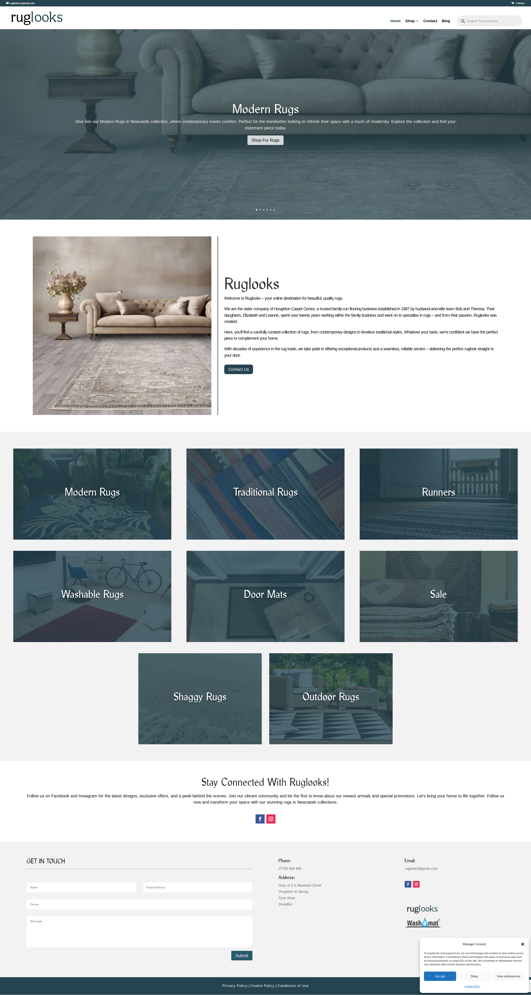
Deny (474, 976)
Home (395, 21)
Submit (241, 955)
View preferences (508, 976)
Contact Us (238, 369)
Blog (446, 21)
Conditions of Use (293, 986)
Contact (430, 21)
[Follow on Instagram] (270, 818)
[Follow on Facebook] (260, 818)
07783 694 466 (290, 869)
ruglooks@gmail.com (421, 869)
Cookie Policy (472, 986)
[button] (523, 944)
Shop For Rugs (265, 140)
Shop (410, 21)
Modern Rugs (265, 110)
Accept (440, 976)
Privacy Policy (235, 986)
